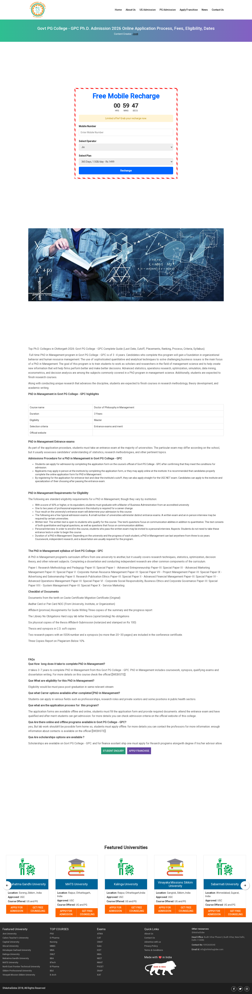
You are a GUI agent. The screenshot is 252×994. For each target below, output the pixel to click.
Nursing (53, 942)
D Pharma (54, 938)
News (205, 9)
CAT (99, 938)
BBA (52, 958)
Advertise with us (152, 942)
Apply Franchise (189, 9)
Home (118, 9)
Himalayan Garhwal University (17, 950)
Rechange (126, 170)
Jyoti (135, 34)
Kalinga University (11, 954)
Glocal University (11, 946)
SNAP (100, 971)
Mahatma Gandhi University (16, 958)
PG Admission (168, 9)
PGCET (100, 966)
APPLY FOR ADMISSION (16, 909)
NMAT (100, 962)
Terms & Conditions (153, 950)
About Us (131, 9)
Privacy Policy (151, 946)
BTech (53, 962)
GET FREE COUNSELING (38, 909)
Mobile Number (87, 126)
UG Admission (148, 9)
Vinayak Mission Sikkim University (19, 975)
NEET (99, 958)
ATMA (100, 934)
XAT (99, 975)
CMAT (100, 942)
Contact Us (218, 9)
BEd (51, 971)
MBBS (52, 946)
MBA (52, 950)
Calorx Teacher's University (15, 938)
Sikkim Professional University (17, 971)
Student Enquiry (113, 750)
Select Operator (88, 141)
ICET (99, 950)
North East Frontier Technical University (21, 966)
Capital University (11, 942)
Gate (99, 946)
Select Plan (85, 155)
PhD (52, 934)
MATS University (10, 962)
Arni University (9, 934)
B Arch (53, 975)
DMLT (52, 954)
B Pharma (54, 966)
